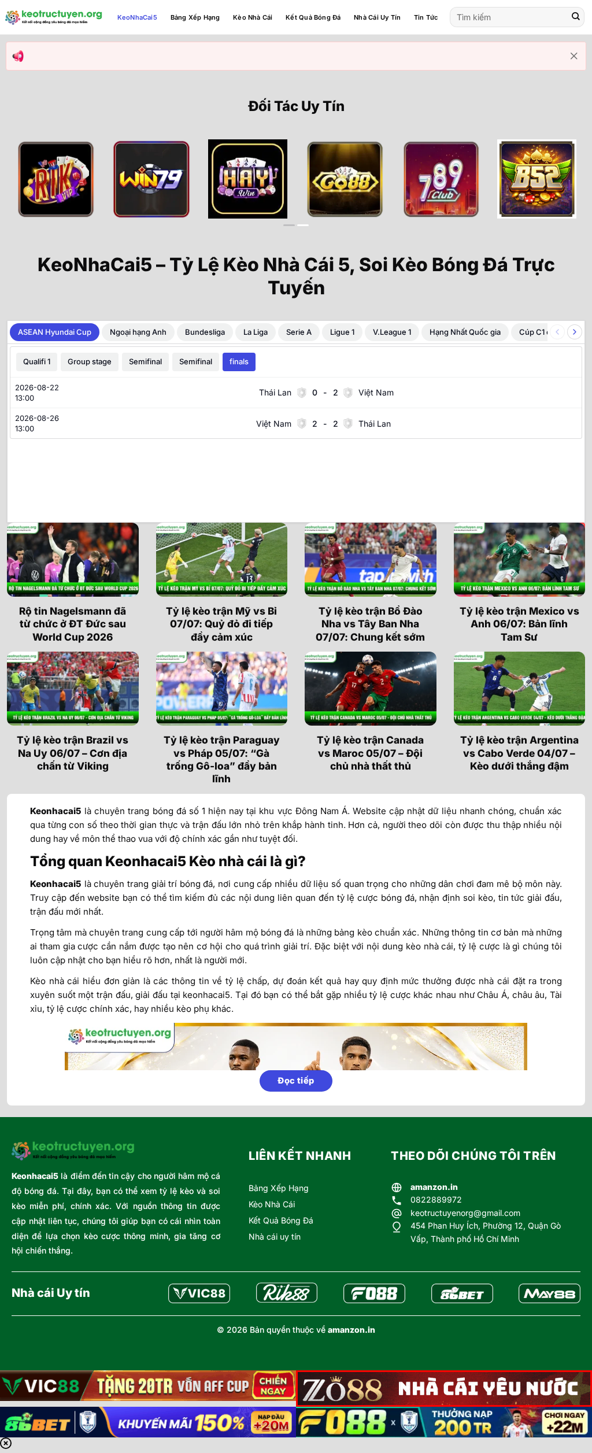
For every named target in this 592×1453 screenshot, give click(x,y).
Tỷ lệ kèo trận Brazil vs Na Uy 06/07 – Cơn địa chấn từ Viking (72, 753)
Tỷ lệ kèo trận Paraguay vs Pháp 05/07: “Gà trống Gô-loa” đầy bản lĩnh (222, 759)
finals (239, 361)
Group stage (90, 361)
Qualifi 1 (36, 361)
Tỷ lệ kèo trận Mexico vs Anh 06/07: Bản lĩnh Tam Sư (519, 624)
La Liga (255, 332)
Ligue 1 (342, 332)
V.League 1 (392, 332)
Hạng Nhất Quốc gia (465, 332)
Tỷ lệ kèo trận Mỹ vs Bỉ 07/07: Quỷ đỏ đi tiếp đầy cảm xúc (221, 624)
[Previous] (33, 188)
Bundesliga (205, 332)
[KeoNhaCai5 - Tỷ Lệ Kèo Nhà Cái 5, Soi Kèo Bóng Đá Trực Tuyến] (53, 17)
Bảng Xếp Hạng (195, 17)
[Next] (559, 188)
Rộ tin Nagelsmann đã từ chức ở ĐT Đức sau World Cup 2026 (72, 624)
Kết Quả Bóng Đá (313, 17)
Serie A (299, 332)
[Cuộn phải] (574, 331)
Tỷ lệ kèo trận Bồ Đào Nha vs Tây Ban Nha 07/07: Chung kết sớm (370, 624)
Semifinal (145, 361)
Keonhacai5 (35, 1176)
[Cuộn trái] (557, 331)
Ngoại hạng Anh (138, 332)
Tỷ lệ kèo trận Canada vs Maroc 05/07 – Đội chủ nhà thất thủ (370, 753)
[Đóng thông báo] (574, 56)
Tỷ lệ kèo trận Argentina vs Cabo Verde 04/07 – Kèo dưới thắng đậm (519, 753)
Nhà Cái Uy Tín (377, 17)
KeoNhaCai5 (137, 17)
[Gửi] (575, 17)
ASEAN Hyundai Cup (54, 332)
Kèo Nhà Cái (252, 17)
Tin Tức (426, 17)
